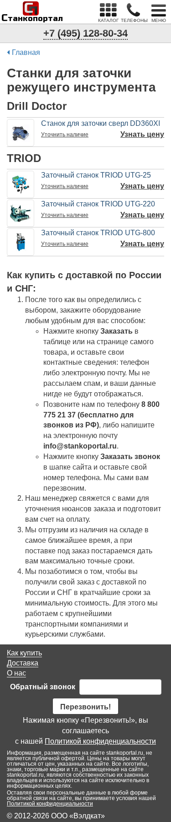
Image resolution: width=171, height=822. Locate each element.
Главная (26, 52)
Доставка (22, 663)
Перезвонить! (85, 707)
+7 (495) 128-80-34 (85, 33)
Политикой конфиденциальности (100, 741)
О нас (16, 673)
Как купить (24, 653)
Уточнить (64, 134)
